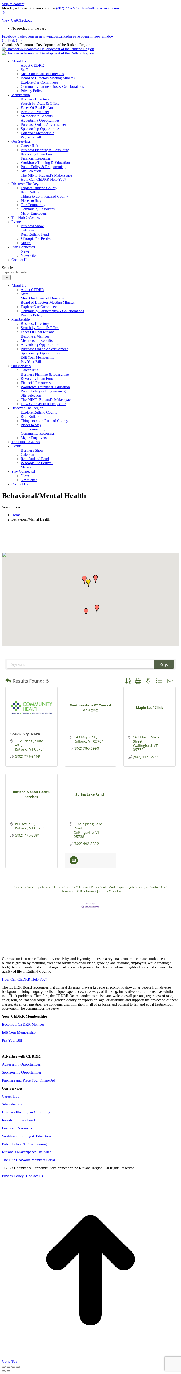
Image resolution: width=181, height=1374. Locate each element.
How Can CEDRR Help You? (24, 979)
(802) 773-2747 (67, 8)
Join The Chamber (109, 891)
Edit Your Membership (19, 1032)
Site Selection (12, 1104)
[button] (88, 583)
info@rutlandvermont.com (99, 8)
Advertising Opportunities (21, 1064)
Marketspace (117, 887)
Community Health (25, 734)
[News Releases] (74, 863)
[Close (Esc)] (4, 1367)
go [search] (166, 664)
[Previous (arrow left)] (4, 1371)
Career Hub (10, 1096)
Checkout (24, 20)
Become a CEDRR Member (23, 1024)
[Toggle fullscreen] (13, 1367)
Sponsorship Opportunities (21, 1072)
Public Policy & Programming (24, 1144)
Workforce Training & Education (26, 1136)
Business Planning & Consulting (26, 1112)
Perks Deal (98, 887)
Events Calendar (77, 887)
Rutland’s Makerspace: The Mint (26, 1152)
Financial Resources (17, 1128)
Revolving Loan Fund (18, 1120)
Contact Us (157, 887)
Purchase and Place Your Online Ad (28, 1080)
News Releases (52, 887)
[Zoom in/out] (18, 1367)
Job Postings (138, 887)
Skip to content (13, 4)
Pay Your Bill (12, 1040)
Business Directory (26, 887)
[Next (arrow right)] (8, 1371)
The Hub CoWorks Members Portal (28, 1160)
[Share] (8, 1367)
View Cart (9, 20)
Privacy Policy (13, 1176)
